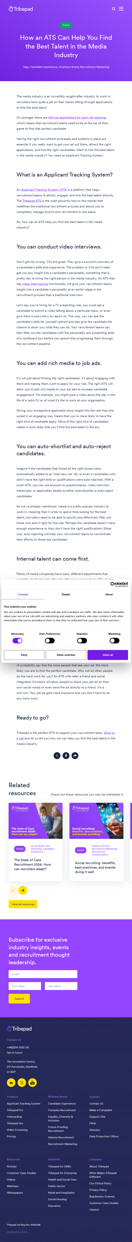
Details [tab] (66, 594)
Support (94, 1096)
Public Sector (56, 1186)
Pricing (11, 1136)
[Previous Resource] (13, 890)
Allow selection (66, 654)
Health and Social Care (62, 1179)
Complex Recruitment (62, 1110)
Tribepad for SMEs (59, 1166)
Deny (24, 654)
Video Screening (17, 1129)
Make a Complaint (100, 1110)
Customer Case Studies (21, 1173)
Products (12, 1096)
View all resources (23, 904)
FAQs (92, 1123)
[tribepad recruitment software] (21, 9)
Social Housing (57, 1199)
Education (54, 1205)
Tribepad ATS (32, 201)
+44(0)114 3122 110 (18, 1047)
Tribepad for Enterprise (62, 1173)
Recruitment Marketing (62, 1144)
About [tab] (109, 594)
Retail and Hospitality (61, 1192)
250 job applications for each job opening (77, 118)
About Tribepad (99, 1166)
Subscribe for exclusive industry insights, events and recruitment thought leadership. (39, 951)
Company (95, 1159)
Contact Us (96, 1103)
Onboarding (14, 1116)
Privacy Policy (98, 1190)
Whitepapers (15, 1192)
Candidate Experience (62, 1103)
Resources (13, 1159)
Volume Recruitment (61, 1137)
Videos (11, 1179)
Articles (11, 1166)
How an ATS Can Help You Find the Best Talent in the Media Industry (66, 46)
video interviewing (35, 284)
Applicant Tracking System (23, 1103)
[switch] (50, 640)
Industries (54, 1159)
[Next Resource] (22, 890)
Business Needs (57, 1096)
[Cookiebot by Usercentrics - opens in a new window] (113, 584)
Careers (94, 1209)
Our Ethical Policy (100, 1183)
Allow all (108, 654)
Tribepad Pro (15, 1110)
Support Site (97, 1116)
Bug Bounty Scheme (102, 1196)
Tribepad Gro (15, 1123)
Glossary (94, 1129)
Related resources (22, 789)
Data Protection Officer (104, 1136)
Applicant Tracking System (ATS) (44, 190)
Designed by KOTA (17, 1231)
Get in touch (14, 1052)
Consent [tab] (23, 594)
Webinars (13, 1186)
